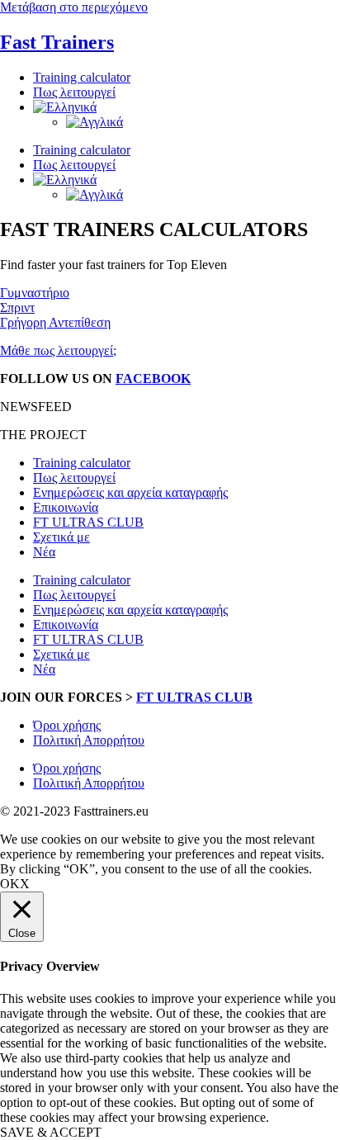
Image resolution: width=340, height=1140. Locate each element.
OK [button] (10, 884)
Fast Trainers (57, 42)
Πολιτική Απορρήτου (88, 740)
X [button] (25, 884)
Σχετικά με (61, 537)
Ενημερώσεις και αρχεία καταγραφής (130, 492)
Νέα (44, 552)
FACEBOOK (153, 378)
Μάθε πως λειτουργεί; (58, 350)
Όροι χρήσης (67, 725)
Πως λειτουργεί (74, 92)
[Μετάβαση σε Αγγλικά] (94, 122)
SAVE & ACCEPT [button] (51, 1132)
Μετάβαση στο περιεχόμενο (74, 7)
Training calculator (81, 77)
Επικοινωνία (65, 507)
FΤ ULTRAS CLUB (194, 697)
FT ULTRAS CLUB (88, 522)
